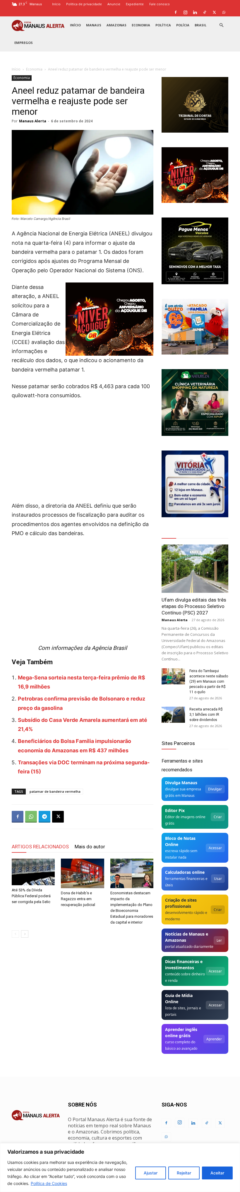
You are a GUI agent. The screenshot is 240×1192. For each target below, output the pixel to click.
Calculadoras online (185, 872)
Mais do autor (90, 847)
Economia (141, 25)
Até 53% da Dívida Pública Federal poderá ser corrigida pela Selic (31, 896)
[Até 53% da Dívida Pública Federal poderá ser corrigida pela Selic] (33, 872)
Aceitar (217, 1172)
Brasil (200, 25)
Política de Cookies (49, 1183)
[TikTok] (204, 12)
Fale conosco (159, 4)
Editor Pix (175, 810)
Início (56, 4)
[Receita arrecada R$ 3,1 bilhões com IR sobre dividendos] (173, 715)
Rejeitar (184, 1172)
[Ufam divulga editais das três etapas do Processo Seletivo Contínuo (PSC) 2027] (195, 568)
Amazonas (116, 25)
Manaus (93, 25)
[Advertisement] (82, 449)
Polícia (182, 25)
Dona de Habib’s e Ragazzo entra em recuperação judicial (78, 899)
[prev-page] (15, 934)
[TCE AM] (195, 105)
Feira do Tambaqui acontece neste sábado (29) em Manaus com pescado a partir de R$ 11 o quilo (208, 681)
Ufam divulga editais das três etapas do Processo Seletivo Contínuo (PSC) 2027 (194, 606)
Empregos (23, 42)
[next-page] (24, 934)
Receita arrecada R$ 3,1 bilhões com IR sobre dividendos (206, 714)
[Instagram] (185, 12)
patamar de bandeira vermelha (55, 791)
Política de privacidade (84, 4)
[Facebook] (175, 12)
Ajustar (150, 1172)
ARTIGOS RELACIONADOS (40, 847)
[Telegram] (44, 817)
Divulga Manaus (181, 782)
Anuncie (113, 4)
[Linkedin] (195, 12)
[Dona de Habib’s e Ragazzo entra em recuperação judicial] (82, 873)
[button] (221, 25)
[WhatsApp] (224, 12)
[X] (214, 12)
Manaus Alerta (32, 121)
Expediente (135, 4)
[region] (120, 1167)
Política (163, 25)
